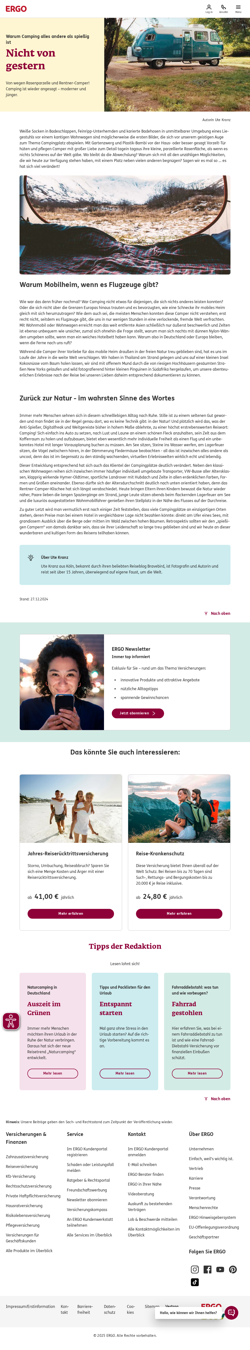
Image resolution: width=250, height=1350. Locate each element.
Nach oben (220, 613)
